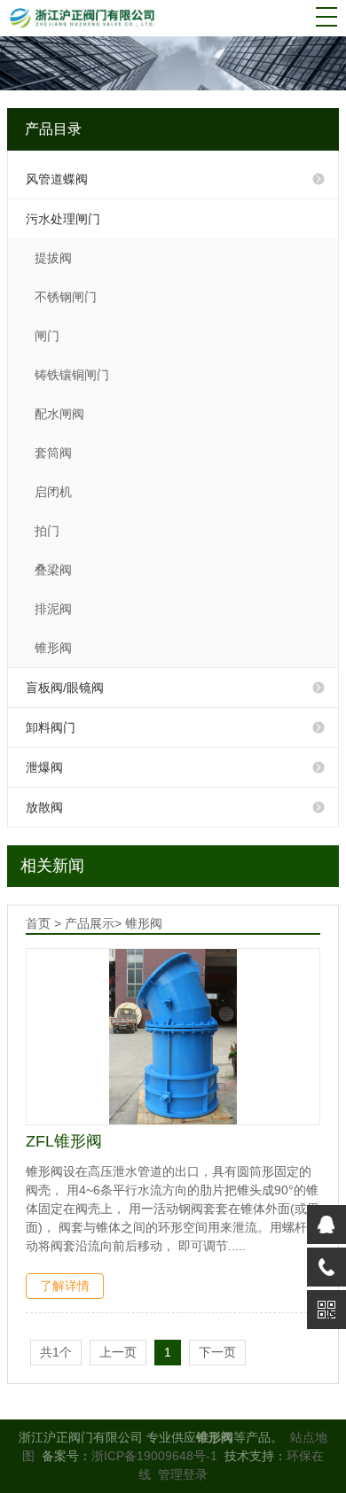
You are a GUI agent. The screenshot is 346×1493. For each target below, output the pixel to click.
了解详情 (65, 1286)
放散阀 (44, 807)
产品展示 (89, 923)
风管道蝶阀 (57, 179)
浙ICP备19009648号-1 (154, 1456)
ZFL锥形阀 (64, 1141)
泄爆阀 (44, 767)
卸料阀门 (50, 727)
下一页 (217, 1352)
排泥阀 (53, 609)
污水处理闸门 (63, 219)
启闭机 (53, 492)
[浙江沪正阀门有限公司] (90, 17)
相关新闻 (52, 866)
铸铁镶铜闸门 (72, 375)
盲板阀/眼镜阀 (65, 687)
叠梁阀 (53, 570)
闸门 (47, 336)
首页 (38, 923)
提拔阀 (53, 258)
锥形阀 (53, 648)
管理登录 (183, 1474)
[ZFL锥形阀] (173, 1036)
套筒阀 (53, 453)
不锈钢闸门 (66, 297)
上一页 (118, 1352)
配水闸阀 (59, 414)
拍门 (47, 531)
